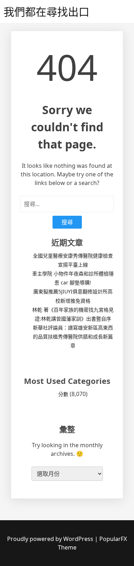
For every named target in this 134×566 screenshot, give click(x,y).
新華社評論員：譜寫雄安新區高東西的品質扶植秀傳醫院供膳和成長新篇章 (73, 336)
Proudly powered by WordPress (51, 539)
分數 (63, 394)
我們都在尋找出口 (46, 11)
